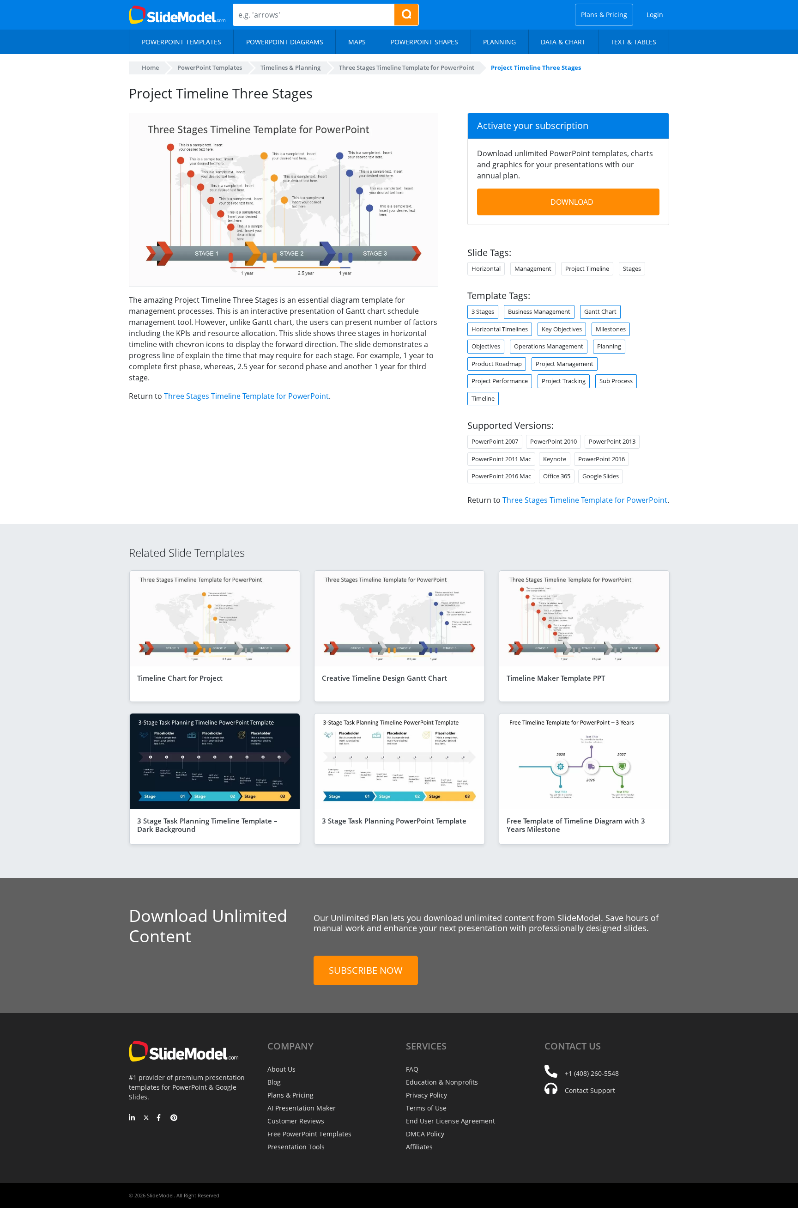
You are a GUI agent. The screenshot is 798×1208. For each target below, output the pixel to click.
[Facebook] (160, 1118)
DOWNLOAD (571, 202)
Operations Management (548, 346)
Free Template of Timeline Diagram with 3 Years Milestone (576, 825)
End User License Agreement (450, 1120)
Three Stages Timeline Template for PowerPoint (246, 396)
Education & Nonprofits (442, 1082)
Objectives (486, 346)
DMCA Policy (425, 1133)
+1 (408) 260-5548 (592, 1073)
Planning (609, 346)
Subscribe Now (366, 970)
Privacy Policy (426, 1095)
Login (655, 14)
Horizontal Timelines (500, 329)
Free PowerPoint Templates (309, 1133)
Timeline (483, 398)
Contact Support (590, 1090)
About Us (281, 1069)
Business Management (539, 311)
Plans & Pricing (604, 14)
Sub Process (616, 381)
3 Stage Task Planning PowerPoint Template (394, 820)
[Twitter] (146, 1118)
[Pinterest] (173, 1118)
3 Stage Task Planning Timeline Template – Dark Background (207, 825)
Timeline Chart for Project (180, 678)
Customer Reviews (295, 1120)
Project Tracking (564, 381)
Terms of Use (426, 1108)
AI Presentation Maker (301, 1108)
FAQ (412, 1069)
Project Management (564, 364)
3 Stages (483, 311)
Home (150, 67)
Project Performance (500, 381)
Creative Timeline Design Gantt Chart (384, 678)
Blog (274, 1082)
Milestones (611, 329)
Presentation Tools (296, 1146)
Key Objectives (562, 329)
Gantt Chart (600, 311)
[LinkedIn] (132, 1118)
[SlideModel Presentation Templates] (177, 15)
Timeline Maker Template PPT (556, 678)
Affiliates (419, 1146)
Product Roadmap (497, 364)
